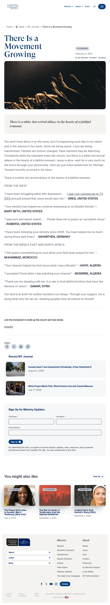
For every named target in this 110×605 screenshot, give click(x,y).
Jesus (85, 550)
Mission (60, 545)
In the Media (87, 571)
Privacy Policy (9, 595)
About (85, 545)
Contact (85, 558)
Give (84, 554)
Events (60, 563)
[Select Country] (68, 597)
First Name (13, 417)
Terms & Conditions (23, 595)
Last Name (60, 417)
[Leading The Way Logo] (12, 6)
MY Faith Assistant (90, 575)
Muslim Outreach (64, 558)
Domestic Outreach (65, 550)
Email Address (15, 428)
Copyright (49, 594)
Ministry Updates (64, 571)
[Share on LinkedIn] (21, 346)
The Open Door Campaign (68, 575)
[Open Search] (94, 6)
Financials (86, 563)
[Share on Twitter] (14, 346)
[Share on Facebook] (7, 346)
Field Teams (62, 567)
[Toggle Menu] (102, 6)
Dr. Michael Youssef (91, 567)
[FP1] (7, 198)
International (62, 554)
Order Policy (36, 595)
